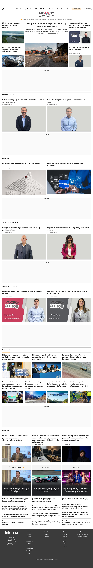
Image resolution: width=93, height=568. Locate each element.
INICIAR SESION (87, 8)
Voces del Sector (53, 19)
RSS (29, 553)
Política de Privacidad (82, 536)
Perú (58, 9)
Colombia (42, 9)
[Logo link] (46, 14)
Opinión (60, 19)
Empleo (47, 536)
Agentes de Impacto (67, 19)
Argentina (26, 9)
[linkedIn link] (15, 544)
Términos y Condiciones (82, 534)
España (48, 9)
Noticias (24, 19)
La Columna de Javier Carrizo (34, 19)
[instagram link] (15, 540)
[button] (2, 9)
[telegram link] (11, 544)
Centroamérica (65, 9)
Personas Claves (45, 19)
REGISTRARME (76, 8)
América (29, 534)
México (54, 9)
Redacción (47, 534)
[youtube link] (8, 544)
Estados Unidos (34, 9)
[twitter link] (11, 540)
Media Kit (65, 546)
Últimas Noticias (29, 550)
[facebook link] (8, 540)
